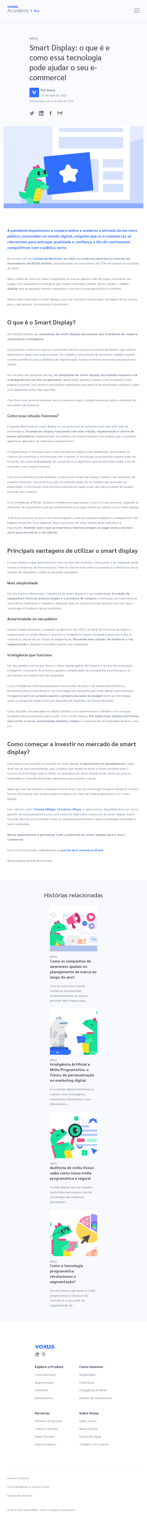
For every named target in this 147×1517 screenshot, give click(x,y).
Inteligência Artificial (92, 1390)
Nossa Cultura (88, 1429)
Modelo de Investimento (95, 1398)
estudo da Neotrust (47, 258)
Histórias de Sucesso (48, 1421)
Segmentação (44, 1382)
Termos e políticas (18, 1478)
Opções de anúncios (19, 1495)
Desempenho (44, 1398)
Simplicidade (87, 1375)
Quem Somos (88, 1421)
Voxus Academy (45, 1444)
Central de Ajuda (90, 1436)
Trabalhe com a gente (94, 1444)
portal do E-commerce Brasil (82, 850)
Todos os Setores (46, 1429)
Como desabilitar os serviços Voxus (28, 1486)
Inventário (41, 1390)
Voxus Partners (45, 1436)
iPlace (77, 809)
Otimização (86, 1382)
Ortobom (64, 809)
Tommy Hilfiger (44, 809)
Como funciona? (45, 1375)
